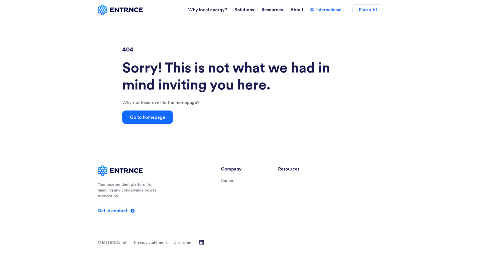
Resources (272, 9)
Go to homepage (147, 117)
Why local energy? (207, 9)
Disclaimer (183, 242)
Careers (228, 180)
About (296, 9)
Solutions (244, 9)
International (328, 9)
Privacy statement (150, 242)
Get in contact (113, 211)
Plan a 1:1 (368, 9)
